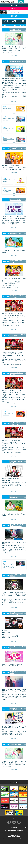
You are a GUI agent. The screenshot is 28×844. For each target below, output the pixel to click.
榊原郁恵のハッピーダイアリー (9, 180)
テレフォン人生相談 (15, 200)
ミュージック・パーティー (16, 647)
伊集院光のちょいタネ (16, 233)
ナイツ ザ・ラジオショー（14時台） (16, 335)
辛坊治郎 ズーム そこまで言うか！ (17, 461)
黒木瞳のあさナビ (7, 108)
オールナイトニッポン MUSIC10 (16, 575)
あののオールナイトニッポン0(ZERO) (16, 709)
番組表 (21, 2)
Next (27, 22)
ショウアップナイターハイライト (17, 12)
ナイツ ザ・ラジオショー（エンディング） (16, 423)
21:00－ (22, 25)
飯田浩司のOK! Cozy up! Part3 (8, 139)
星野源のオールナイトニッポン (16, 672)
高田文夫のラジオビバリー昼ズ (16, 261)
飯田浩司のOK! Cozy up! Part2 (8, 119)
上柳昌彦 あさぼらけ (15, 30)
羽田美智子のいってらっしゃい (8, 129)
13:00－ (14, 25)
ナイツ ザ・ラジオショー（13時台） (16, 296)
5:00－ (6, 25)
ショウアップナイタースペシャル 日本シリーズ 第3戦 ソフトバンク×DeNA (17, 525)
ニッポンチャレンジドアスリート (9, 414)
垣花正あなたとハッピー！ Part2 (9, 190)
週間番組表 (14, 16)
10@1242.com (14, 602)
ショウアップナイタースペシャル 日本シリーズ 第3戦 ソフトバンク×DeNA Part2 (8, 565)
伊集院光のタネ (14, 497)
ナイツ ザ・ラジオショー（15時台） (16, 373)
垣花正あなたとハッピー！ (16, 148)
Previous (0, 22)
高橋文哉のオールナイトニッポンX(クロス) (16, 613)
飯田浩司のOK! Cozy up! (16, 61)
